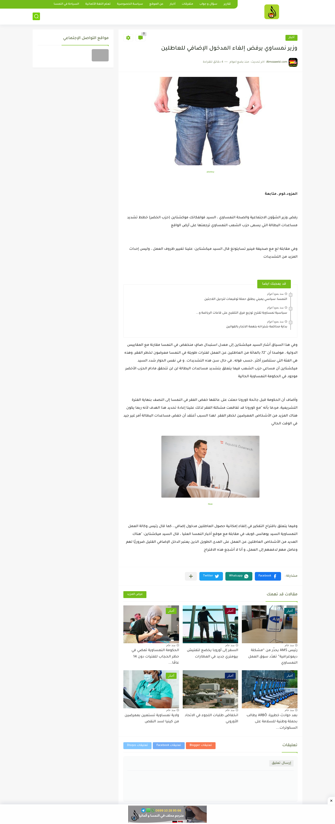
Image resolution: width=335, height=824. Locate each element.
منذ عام (289, 645)
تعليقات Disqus (137, 745)
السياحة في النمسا (66, 4)
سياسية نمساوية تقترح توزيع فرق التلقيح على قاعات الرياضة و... (241, 313)
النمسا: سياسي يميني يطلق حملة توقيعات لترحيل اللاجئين (245, 299)
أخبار (172, 4)
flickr (210, 504)
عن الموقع (156, 4)
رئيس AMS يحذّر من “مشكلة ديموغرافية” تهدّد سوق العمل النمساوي (272, 657)
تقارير (227, 4)
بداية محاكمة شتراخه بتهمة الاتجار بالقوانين (256, 327)
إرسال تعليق (281, 763)
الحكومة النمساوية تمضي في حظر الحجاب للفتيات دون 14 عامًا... (155, 657)
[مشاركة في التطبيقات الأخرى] (191, 576)
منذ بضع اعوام (275, 293)
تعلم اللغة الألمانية (98, 4)
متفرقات (187, 4)
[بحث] (36, 16)
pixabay (210, 172)
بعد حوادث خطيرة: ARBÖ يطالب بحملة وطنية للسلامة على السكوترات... (271, 722)
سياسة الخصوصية (130, 4)
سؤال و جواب (208, 4)
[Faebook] (100, 55)
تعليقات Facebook (168, 745)
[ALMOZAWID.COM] (271, 11)
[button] (268, 576)
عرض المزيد (135, 594)
